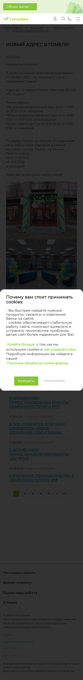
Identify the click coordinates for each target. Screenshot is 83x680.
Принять (26, 381)
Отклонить (54, 381)
